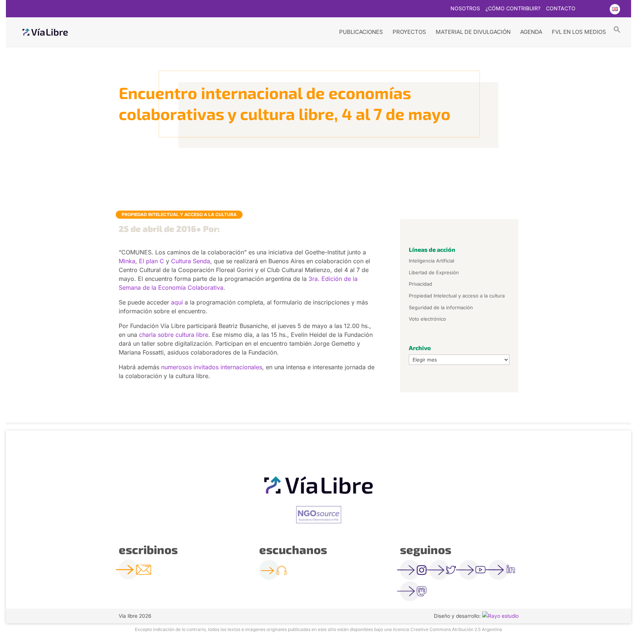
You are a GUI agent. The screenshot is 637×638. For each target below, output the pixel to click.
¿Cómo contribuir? (512, 8)
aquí (177, 302)
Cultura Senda (190, 261)
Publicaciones (361, 31)
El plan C (151, 261)
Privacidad (420, 284)
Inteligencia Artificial (431, 261)
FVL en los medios (579, 31)
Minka (127, 261)
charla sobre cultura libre (173, 334)
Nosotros (465, 8)
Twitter (585, 9)
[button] (617, 29)
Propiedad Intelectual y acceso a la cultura (179, 214)
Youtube (599, 9)
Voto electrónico (427, 319)
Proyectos (409, 31)
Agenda (531, 31)
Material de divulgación (473, 31)
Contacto (560, 8)
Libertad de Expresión (434, 272)
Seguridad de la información (441, 307)
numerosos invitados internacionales (211, 367)
